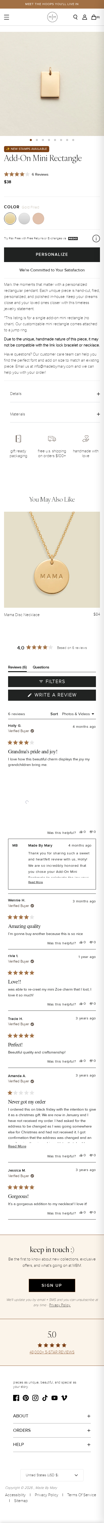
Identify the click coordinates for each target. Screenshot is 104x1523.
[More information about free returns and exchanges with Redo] (96, 238)
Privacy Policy (46, 1495)
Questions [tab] (41, 668)
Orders (22, 1430)
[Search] (77, 17)
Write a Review (64, 696)
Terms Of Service (81, 1495)
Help (18, 1444)
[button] (31, 140)
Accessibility (15, 1495)
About (20, 1416)
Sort (54, 714)
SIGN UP (52, 1285)
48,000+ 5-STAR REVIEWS (52, 1352)
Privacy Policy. (60, 1305)
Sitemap (21, 1500)
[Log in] (86, 17)
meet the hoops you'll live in (52, 4)
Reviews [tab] (17, 668)
